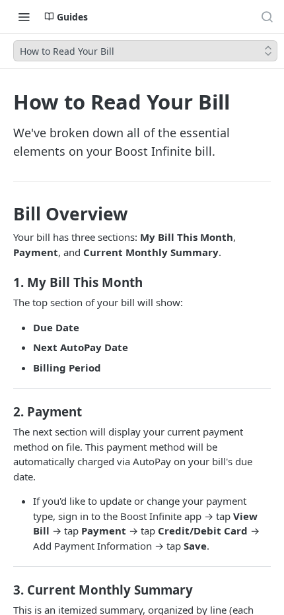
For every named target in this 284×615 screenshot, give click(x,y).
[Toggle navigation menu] (23, 16)
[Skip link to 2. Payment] (8, 411)
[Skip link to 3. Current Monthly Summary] (8, 589)
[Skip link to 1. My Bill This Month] (8, 282)
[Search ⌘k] (266, 16)
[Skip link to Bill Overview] (8, 213)
